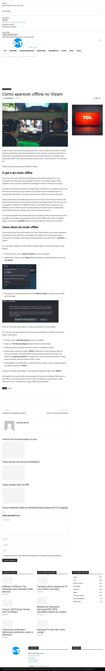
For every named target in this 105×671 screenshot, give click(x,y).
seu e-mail (5, 32)
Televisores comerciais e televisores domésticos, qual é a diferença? (17, 632)
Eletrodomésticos (26, 51)
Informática (54, 51)
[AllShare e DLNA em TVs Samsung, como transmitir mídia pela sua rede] (17, 580)
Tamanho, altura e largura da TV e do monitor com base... (52, 587)
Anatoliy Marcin (9, 98)
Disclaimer (31, 658)
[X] (9, 401)
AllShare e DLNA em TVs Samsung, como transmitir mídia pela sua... (17, 589)
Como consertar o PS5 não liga (57, 413)
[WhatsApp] (18, 401)
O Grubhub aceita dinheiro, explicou (14, 413)
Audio (64, 51)
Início (3, 56)
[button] (100, 41)
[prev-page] (3, 512)
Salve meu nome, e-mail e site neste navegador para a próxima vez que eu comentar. (33, 555)
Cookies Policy (33, 660)
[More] (23, 401)
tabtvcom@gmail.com (42, 666)
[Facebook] (4, 401)
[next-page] (4, 512)
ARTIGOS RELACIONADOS (13, 439)
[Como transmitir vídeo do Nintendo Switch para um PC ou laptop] (35, 495)
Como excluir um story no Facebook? (21, 462)
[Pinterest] (14, 401)
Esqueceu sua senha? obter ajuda (13, 22)
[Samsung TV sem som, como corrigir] (52, 623)
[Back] (11, 1)
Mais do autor (31, 439)
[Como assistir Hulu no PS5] (35, 473)
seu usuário (6, 11)
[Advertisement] (52, 73)
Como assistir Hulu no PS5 (15, 484)
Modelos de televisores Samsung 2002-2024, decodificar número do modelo (51, 609)
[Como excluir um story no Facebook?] (35, 450)
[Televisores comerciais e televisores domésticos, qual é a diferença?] (17, 623)
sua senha (5, 18)
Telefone (13, 51)
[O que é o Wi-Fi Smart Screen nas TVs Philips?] (17, 603)
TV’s (5, 51)
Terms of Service (34, 655)
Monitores (41, 51)
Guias (79, 51)
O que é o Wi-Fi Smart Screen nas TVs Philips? (16, 610)
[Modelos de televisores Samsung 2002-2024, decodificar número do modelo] (52, 600)
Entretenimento (11, 56)
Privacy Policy (33, 662)
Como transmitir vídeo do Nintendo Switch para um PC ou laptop (35, 507)
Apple (71, 51)
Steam (10, 388)
